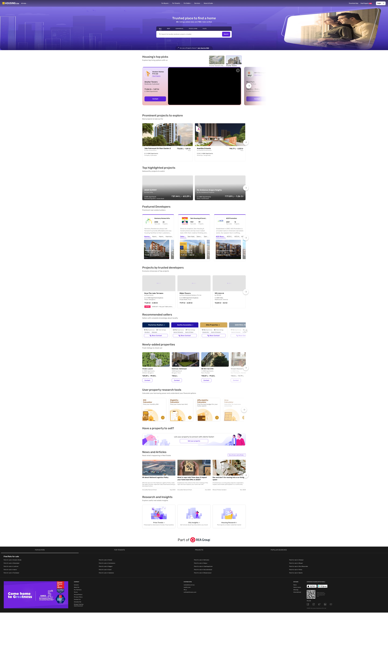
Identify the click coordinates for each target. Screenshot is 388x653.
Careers (76, 585)
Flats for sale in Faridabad (11, 573)
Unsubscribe (77, 602)
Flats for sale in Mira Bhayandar (298, 566)
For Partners (77, 589)
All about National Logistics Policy (155, 477)
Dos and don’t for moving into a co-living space (228, 478)
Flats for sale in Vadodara (106, 573)
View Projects (156, 76)
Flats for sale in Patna (295, 569)
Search (226, 34)
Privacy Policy (78, 597)
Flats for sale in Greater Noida (12, 560)
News (295, 585)
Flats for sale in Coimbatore (107, 563)
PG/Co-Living (193, 28)
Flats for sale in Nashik (296, 573)
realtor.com (187, 587)
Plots (205, 28)
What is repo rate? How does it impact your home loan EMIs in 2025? (192, 478)
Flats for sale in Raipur (200, 563)
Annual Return (78, 594)
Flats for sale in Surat (105, 569)
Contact (155, 99)
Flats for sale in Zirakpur (296, 560)
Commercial (179, 28)
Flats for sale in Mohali (105, 560)
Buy (160, 28)
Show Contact (157, 335)
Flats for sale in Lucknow (11, 566)
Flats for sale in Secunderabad (203, 569)
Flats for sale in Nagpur (106, 566)
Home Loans (297, 587)
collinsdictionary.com (190, 592)
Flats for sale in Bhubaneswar (203, 573)
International (297, 592)
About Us (76, 587)
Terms (76, 592)
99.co (185, 589)
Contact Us (77, 599)
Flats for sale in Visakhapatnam (203, 566)
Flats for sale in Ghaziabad (11, 563)
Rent (168, 28)
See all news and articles (237, 455)
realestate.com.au (189, 585)
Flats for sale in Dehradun (201, 560)
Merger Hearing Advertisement (78, 605)
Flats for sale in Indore (10, 569)
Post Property (366, 3)
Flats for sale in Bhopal (296, 563)
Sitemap (295, 589)
